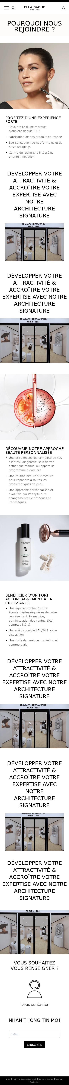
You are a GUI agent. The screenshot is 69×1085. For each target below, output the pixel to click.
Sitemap (59, 1079)
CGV (8, 1079)
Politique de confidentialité (24, 1079)
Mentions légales (45, 1079)
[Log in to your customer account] (63, 8)
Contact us (34, 1082)
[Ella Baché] (34, 7)
